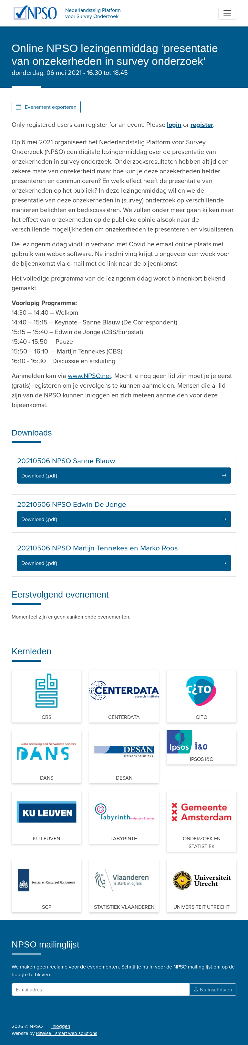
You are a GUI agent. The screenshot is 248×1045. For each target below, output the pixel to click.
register (202, 124)
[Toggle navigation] (227, 13)
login (174, 124)
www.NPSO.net (89, 375)
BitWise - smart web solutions (66, 1033)
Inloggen (60, 1026)
